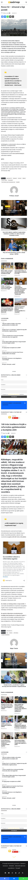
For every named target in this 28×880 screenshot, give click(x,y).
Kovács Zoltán (4, 180)
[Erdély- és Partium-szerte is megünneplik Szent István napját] (7, 281)
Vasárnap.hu (22, 863)
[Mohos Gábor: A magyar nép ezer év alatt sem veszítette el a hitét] (7, 266)
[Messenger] (5, 17)
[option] (14, 208)
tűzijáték (17, 182)
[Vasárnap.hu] (14, 2)
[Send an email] (9, 13)
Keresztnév (3, 389)
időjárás (24, 178)
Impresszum (5, 865)
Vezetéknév (3, 384)
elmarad (19, 178)
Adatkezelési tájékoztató (20, 865)
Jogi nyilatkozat (11, 868)
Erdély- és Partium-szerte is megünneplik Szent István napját (6, 287)
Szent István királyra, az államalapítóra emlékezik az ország (21, 272)
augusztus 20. (9, 178)
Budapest (15, 178)
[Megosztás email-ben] (10, 17)
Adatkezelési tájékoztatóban (13, 394)
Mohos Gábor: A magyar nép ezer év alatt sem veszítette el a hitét (7, 272)
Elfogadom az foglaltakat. (13, 394)
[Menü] (2, 2)
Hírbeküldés (11, 865)
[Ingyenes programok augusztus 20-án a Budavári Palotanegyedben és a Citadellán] (21, 301)
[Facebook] (2, 17)
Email (2, 379)
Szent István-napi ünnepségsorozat (8, 182)
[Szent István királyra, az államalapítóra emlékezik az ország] (21, 266)
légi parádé (10, 180)
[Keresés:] (26, 2)
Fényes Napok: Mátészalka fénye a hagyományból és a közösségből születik (12, 211)
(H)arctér (7, 205)
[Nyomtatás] (13, 17)
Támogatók (17, 868)
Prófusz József (6, 13)
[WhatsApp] (8, 17)
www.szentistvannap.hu (18, 153)
